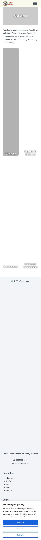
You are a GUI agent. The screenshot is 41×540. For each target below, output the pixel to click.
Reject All (20, 535)
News (8, 487)
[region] (20, 520)
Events (8, 484)
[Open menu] (35, 3)
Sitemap (9, 490)
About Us (9, 478)
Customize (20, 529)
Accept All (20, 523)
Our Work (9, 481)
